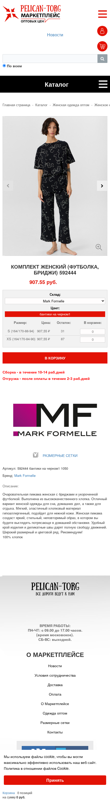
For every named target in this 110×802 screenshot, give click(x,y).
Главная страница (16, 105)
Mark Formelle (25, 475)
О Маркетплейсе (55, 703)
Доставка (55, 684)
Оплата (55, 694)
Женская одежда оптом (71, 105)
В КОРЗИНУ (55, 357)
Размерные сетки (55, 722)
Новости (55, 35)
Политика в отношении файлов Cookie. (37, 768)
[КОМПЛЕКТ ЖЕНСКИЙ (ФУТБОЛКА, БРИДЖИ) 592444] (99, 245)
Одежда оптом (55, 713)
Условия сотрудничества (55, 675)
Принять (55, 780)
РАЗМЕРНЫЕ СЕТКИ (60, 455)
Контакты (55, 731)
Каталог (41, 105)
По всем (14, 65)
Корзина (9, 792)
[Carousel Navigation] (55, 186)
